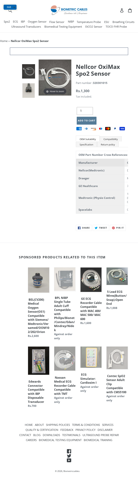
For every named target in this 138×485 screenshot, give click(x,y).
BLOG (37, 435)
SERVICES (107, 425)
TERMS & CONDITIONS (86, 425)
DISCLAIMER (105, 430)
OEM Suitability (88, 139)
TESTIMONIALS (71, 435)
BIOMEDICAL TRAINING (98, 440)
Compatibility (111, 139)
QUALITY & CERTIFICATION (42, 430)
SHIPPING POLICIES (58, 425)
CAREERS (31, 440)
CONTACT (25, 435)
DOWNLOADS (51, 435)
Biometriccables (71, 471)
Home (4, 41)
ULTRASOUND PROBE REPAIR (100, 435)
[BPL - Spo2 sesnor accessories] (28, 90)
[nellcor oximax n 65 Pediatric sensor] (28, 71)
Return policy (108, 144)
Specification (86, 144)
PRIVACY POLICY (85, 430)
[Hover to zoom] (55, 77)
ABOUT (39, 425)
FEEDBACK (66, 430)
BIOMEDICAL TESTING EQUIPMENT (60, 440)
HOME (29, 425)
